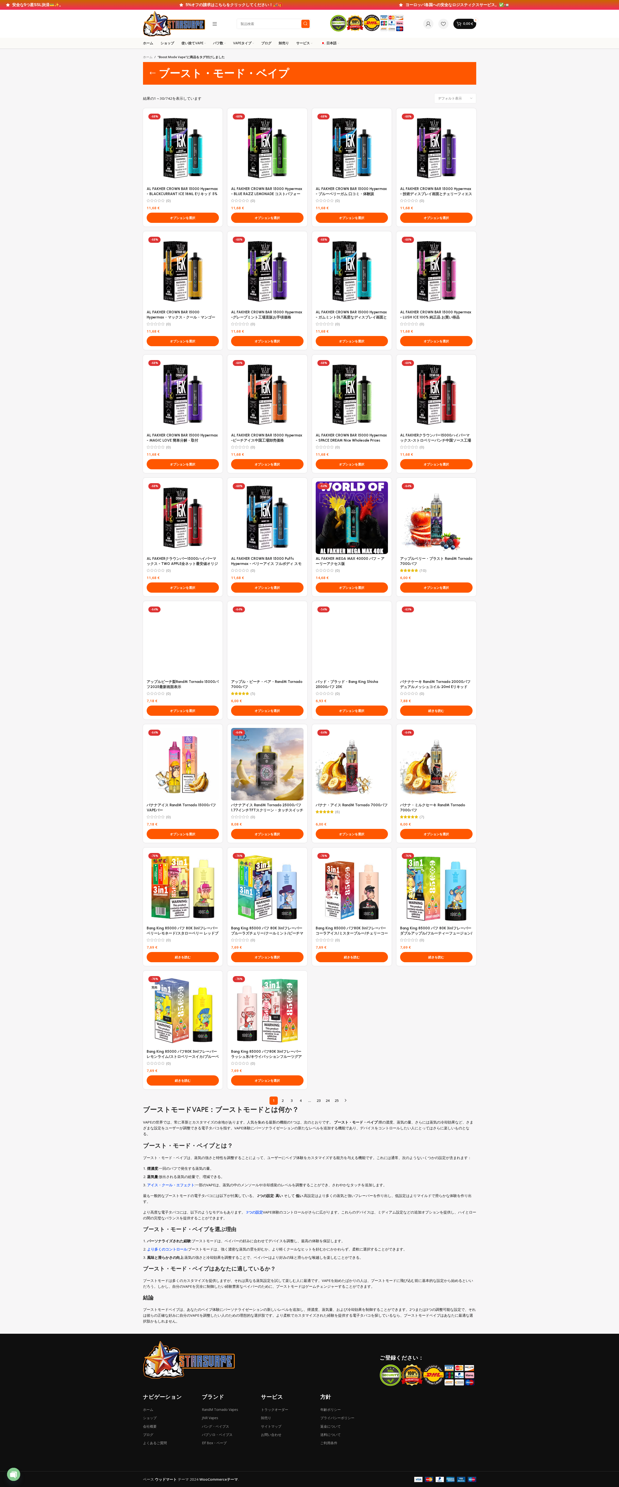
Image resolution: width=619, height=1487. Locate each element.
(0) (168, 200)
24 (328, 1100)
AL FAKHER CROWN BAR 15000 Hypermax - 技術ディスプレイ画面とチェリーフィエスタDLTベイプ (436, 194)
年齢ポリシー (330, 1409)
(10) (423, 570)
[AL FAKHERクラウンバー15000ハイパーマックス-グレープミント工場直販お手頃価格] (267, 271)
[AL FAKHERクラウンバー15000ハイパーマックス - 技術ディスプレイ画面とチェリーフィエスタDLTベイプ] (436, 148)
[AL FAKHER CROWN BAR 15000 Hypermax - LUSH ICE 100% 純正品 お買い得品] (436, 271)
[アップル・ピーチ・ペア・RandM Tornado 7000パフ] (267, 641)
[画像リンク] (189, 1359)
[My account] (428, 24)
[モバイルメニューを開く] (215, 24)
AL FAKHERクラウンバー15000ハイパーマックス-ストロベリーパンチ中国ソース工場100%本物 (435, 440)
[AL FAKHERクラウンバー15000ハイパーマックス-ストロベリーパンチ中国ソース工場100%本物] (436, 394)
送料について (330, 1434)
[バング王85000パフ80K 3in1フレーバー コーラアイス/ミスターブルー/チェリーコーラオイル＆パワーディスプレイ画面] (352, 887)
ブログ (148, 1434)
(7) (422, 817)
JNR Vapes (210, 1417)
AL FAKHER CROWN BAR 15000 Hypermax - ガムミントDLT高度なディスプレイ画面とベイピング (351, 317)
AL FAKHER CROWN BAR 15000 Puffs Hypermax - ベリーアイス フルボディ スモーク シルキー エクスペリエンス (266, 563)
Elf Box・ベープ (214, 1443)
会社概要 (150, 1426)
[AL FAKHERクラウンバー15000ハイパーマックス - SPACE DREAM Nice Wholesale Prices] (352, 394)
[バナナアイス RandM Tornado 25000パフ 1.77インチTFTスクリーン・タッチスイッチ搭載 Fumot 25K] (267, 764)
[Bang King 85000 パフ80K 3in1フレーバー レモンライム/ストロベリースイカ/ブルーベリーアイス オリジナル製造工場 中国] (183, 1010)
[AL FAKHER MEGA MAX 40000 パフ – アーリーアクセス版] (352, 517)
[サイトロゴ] (174, 23)
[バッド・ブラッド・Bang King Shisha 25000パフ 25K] (352, 641)
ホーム (148, 57)
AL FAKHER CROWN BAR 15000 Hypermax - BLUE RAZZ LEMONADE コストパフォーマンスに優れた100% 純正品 (266, 194)
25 (337, 1100)
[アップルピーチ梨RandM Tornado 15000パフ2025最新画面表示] (183, 641)
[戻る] (153, 73)
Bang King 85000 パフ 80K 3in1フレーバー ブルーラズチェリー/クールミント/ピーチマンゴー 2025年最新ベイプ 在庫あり (267, 933)
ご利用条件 (328, 1443)
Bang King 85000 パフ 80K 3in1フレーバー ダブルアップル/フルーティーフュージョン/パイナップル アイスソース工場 (436, 933)
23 (319, 1100)
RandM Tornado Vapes (220, 1409)
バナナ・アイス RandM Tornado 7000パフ (352, 805)
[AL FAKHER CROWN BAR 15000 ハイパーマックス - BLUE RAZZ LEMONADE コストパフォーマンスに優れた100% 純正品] (267, 148)
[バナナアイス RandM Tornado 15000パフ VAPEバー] (183, 764)
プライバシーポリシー (337, 1417)
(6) (337, 812)
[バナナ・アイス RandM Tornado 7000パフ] (352, 764)
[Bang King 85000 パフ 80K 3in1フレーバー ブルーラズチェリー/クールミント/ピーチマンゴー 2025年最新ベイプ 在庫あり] (267, 887)
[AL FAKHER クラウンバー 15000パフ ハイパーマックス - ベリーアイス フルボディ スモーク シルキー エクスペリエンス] (267, 517)
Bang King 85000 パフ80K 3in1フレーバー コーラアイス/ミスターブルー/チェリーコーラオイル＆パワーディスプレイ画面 (352, 933)
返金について (330, 1426)
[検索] (305, 24)
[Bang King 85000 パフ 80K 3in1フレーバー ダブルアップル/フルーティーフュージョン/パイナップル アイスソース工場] (436, 887)
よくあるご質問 (155, 1443)
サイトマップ (271, 1426)
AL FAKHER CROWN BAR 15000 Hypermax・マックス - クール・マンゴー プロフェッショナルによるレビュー (181, 317)
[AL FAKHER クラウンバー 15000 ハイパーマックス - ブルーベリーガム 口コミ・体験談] (352, 148)
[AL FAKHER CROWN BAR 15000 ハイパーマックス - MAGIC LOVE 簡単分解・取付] (183, 394)
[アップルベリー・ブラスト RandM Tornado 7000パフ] (436, 517)
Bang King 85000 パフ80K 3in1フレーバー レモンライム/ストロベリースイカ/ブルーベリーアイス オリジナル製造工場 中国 (183, 1056)
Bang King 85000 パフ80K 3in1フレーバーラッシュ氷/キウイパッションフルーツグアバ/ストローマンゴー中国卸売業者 (266, 1056)
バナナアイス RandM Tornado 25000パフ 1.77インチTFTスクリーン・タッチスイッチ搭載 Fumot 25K (267, 810)
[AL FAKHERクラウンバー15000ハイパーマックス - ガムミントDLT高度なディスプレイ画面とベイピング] (352, 271)
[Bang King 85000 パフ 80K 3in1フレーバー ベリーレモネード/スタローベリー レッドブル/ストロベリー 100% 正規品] (183, 887)
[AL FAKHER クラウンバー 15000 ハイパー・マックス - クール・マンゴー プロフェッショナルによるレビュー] (183, 271)
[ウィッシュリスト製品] (443, 24)
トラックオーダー (274, 1409)
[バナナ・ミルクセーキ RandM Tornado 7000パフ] (436, 764)
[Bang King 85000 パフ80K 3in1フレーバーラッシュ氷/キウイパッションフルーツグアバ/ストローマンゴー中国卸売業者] (267, 1010)
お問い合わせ (271, 1434)
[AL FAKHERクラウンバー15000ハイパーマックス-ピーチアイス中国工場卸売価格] (267, 394)
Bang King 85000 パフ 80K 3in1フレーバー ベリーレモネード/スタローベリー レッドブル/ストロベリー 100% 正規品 (182, 933)
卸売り (266, 1417)
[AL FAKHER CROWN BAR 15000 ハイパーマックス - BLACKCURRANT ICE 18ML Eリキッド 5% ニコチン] (183, 148)
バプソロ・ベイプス (217, 1434)
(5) (253, 693)
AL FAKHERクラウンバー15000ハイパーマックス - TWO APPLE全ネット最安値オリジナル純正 (182, 563)
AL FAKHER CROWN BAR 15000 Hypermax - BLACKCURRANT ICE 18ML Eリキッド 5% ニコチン (182, 194)
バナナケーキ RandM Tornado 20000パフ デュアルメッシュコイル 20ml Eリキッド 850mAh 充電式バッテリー (435, 687)
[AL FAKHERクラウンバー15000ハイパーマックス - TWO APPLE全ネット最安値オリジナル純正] (183, 517)
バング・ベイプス (215, 1426)
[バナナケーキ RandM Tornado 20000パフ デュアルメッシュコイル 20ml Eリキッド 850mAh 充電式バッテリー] (436, 641)
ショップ (150, 1417)
